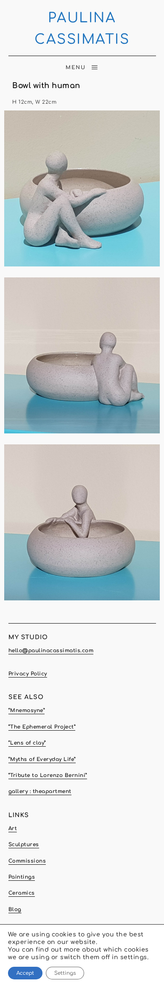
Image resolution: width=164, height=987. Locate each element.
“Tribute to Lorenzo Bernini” (47, 775)
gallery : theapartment (39, 791)
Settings (65, 973)
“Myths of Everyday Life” (42, 759)
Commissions (27, 861)
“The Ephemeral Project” (42, 727)
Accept (25, 973)
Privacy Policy (27, 674)
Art (12, 828)
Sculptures (23, 844)
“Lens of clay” (27, 743)
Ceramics (21, 893)
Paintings (21, 877)
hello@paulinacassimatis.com (51, 651)
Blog (14, 909)
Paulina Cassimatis (82, 29)
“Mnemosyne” (26, 710)
